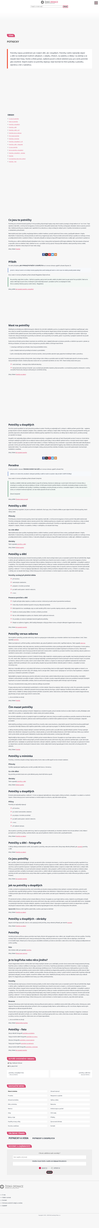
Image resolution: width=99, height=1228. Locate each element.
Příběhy (53, 1117)
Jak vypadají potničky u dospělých (25, 289)
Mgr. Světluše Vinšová (15, 1063)
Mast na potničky (13, 121)
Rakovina (53, 1104)
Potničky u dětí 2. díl (14, 130)
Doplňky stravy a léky (14, 1121)
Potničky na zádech (21, 374)
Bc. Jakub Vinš (13, 1066)
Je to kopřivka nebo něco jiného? (17, 158)
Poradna (10, 1095)
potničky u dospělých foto (16, 1073)
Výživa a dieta (54, 1100)
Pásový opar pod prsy (21, 953)
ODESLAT (49, 1172)
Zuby (9, 1113)
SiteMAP (4, 1206)
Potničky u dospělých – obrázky (17, 153)
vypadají (79, 846)
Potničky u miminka (14, 138)
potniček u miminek (32, 1047)
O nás (4, 1195)
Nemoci (10, 1108)
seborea (82, 643)
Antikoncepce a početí (57, 1108)
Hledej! (65, 6)
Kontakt (53, 1126)
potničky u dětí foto (84, 1073)
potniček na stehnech (27, 1043)
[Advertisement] (46, 20)
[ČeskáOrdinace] (49, 4)
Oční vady (53, 1113)
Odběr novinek (6, 1197)
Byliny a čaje (11, 1117)
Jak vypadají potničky (21, 452)
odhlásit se (56, 1168)
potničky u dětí (21, 544)
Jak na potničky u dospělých (16, 150)
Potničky (11, 156)
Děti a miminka (12, 1104)
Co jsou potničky (13, 147)
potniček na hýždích (28, 1033)
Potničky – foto (12, 161)
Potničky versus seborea (15, 133)
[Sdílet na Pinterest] (49, 255)
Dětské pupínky (20, 547)
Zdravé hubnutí (55, 1091)
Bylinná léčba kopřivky (22, 1023)
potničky (16, 640)
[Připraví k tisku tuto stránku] (55, 255)
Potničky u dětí (13, 127)
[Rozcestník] (96, 3)
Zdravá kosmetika (13, 1100)
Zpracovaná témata (56, 1121)
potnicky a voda (18, 1138)
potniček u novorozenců (27, 1040)
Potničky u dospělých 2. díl (16, 141)
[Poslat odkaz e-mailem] (52, 255)
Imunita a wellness (13, 1126)
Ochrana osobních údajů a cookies (12, 1203)
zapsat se (44, 1168)
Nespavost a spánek (56, 1095)
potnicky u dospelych (43, 1138)
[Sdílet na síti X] (46, 255)
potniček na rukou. (32, 1037)
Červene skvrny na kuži (22, 499)
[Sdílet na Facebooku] (43, 255)
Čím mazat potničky (14, 136)
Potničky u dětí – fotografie (16, 144)
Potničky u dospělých (14, 124)
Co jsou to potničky (14, 118)
